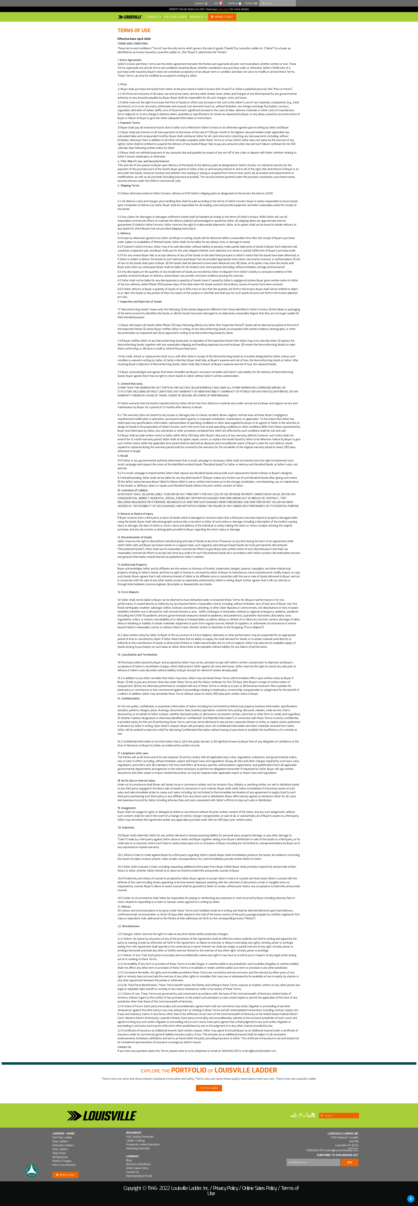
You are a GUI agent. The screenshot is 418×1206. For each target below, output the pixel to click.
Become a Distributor (138, 1164)
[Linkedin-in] (301, 1114)
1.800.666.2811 (230, 1051)
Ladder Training (135, 1140)
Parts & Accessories (64, 1165)
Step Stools (59, 1153)
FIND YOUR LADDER (175, 17)
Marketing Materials (138, 1148)
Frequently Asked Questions (143, 1144)
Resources (197, 17)
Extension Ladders (63, 1145)
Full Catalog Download (139, 1136)
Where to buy (224, 17)
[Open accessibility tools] (411, 1199)
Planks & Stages (62, 1161)
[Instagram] (307, 1114)
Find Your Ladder (62, 1137)
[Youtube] (313, 1114)
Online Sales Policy (137, 1168)
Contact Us (132, 1172)
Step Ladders (60, 1141)
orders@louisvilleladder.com (259, 1051)
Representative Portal (139, 1176)
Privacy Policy (225, 1188)
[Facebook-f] (294, 1114)
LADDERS (152, 17)
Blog (129, 1160)
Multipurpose (60, 1157)
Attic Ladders (60, 1149)
